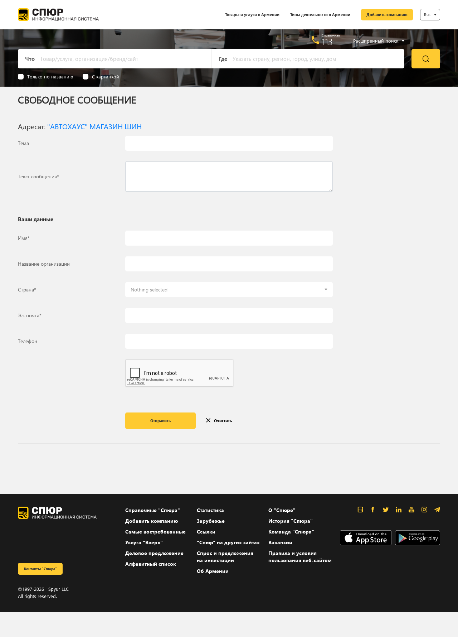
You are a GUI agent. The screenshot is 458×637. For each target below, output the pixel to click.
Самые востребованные (155, 531)
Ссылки (206, 531)
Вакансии (280, 542)
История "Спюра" (290, 520)
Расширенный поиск (375, 41)
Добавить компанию (387, 14)
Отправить (160, 420)
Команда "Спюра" (291, 531)
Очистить (223, 420)
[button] (229, 289)
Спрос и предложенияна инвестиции (225, 557)
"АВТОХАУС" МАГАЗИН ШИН (94, 126)
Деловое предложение (154, 553)
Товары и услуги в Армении (252, 14)
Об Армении (213, 571)
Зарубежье (211, 520)
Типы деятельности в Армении (320, 14)
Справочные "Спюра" (152, 510)
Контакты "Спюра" (40, 568)
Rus (427, 14)
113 (327, 41)
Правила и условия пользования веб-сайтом (300, 557)
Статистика (210, 510)
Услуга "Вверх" (144, 542)
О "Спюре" (281, 510)
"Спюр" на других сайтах (228, 542)
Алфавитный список (150, 563)
